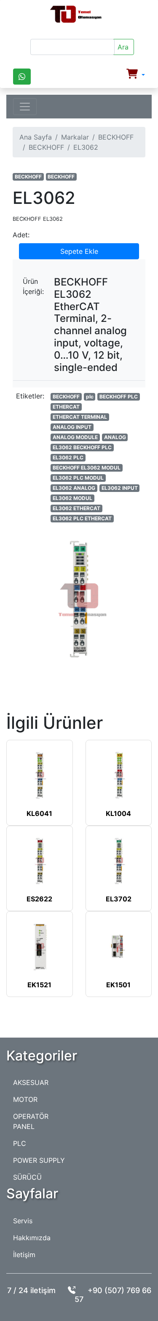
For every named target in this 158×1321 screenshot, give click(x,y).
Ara (123, 47)
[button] (135, 75)
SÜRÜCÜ (27, 1177)
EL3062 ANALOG (74, 488)
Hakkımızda (32, 1237)
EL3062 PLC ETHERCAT (82, 518)
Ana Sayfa (35, 137)
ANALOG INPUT (72, 427)
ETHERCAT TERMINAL (80, 417)
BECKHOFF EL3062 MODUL (87, 467)
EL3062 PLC (68, 457)
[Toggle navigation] (25, 106)
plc (90, 396)
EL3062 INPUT (120, 488)
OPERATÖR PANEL (30, 1121)
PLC (19, 1143)
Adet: (21, 235)
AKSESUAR (30, 1082)
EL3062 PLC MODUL (78, 478)
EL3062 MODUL (72, 498)
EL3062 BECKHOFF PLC (82, 447)
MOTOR (25, 1099)
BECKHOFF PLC (118, 396)
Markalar (75, 137)
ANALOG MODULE (75, 437)
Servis (22, 1221)
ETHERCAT (66, 407)
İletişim (24, 1254)
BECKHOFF (116, 137)
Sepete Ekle (79, 251)
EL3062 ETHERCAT (76, 508)
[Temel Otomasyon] (75, 14)
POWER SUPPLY (39, 1160)
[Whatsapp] (22, 77)
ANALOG (115, 437)
